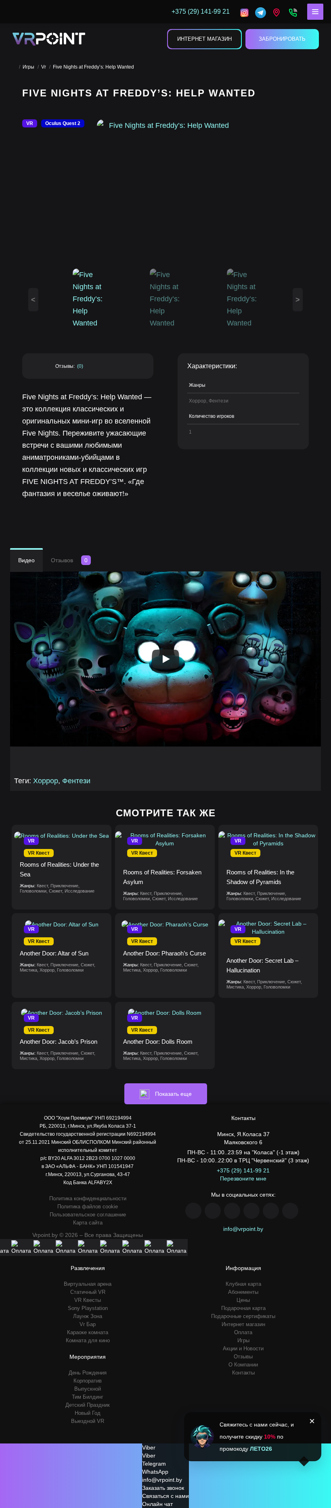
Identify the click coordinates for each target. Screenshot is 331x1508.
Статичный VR (87, 1292)
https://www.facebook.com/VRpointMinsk (193, 1211)
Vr (43, 67)
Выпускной (87, 1389)
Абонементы (243, 1292)
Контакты (243, 1373)
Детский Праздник (87, 1405)
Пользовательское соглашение (88, 1215)
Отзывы (243, 1357)
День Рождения (88, 1373)
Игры (28, 67)
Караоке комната (87, 1332)
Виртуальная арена (87, 1284)
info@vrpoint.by (243, 1229)
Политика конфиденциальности (87, 1198)
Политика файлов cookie (87, 1206)
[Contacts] (293, 11)
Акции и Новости (243, 1348)
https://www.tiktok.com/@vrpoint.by (290, 1211)
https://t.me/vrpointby (271, 1211)
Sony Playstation (88, 1308)
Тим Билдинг (87, 1397)
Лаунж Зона (87, 1316)
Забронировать (282, 39)
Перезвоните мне (243, 1178)
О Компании (243, 1365)
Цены (243, 1300)
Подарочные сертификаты (243, 1316)
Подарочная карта (243, 1308)
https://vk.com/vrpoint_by (232, 1211)
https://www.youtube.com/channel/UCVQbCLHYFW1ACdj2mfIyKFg (251, 1211)
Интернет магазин (204, 39)
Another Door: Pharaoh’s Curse (164, 953)
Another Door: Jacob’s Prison (58, 1041)
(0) (80, 366)
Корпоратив (87, 1381)
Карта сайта (88, 1223)
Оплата (243, 1332)
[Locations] (244, 11)
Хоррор (45, 781)
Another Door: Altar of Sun (54, 953)
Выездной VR (87, 1421)
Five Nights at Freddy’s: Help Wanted (93, 67)
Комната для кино (88, 1340)
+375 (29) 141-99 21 (243, 1170)
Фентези (76, 781)
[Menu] (315, 12)
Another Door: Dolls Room (158, 1041)
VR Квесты (87, 1300)
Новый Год (88, 1413)
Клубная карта (243, 1284)
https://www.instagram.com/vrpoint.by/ (213, 1211)
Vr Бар (88, 1324)
